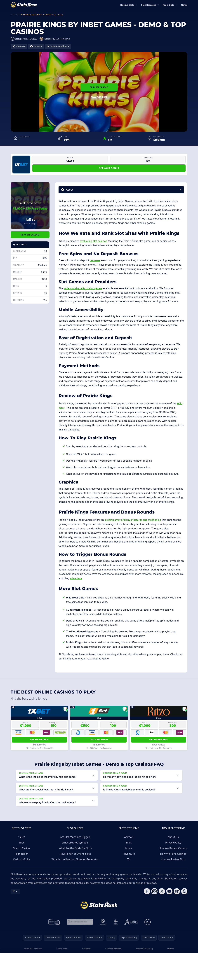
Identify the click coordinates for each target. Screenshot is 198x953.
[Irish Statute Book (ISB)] (80, 922)
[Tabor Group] (115, 922)
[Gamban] (103, 922)
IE (14, 891)
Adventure (129, 853)
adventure (76, 578)
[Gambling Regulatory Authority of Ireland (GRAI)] (54, 922)
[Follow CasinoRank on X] (162, 891)
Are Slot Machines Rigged (75, 837)
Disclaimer (86, 948)
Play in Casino (99, 87)
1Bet (21, 842)
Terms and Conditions (33, 948)
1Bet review (99, 744)
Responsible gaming (144, 948)
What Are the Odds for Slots (75, 848)
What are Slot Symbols (75, 842)
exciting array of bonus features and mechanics (132, 519)
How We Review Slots (173, 859)
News (184, 4)
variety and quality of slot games (83, 288)
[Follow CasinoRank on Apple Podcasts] (184, 891)
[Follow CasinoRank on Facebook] (147, 891)
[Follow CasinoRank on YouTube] (169, 891)
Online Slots (127, 4)
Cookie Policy (62, 948)
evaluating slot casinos (93, 241)
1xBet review (39, 744)
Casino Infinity (21, 859)
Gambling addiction (113, 948)
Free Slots (168, 4)
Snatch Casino (21, 848)
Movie (128, 848)
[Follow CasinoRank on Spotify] (177, 891)
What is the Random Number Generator (75, 859)
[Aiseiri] (131, 922)
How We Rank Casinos (173, 853)
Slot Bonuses (148, 4)
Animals (129, 837)
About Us (173, 837)
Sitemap (170, 948)
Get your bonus (109, 168)
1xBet (21, 837)
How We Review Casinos (173, 848)
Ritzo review (158, 744)
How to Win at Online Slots (75, 853)
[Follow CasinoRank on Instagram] (154, 891)
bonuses (95, 260)
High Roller (21, 853)
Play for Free (99, 97)
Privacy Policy (173, 842)
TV (128, 859)
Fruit (129, 842)
